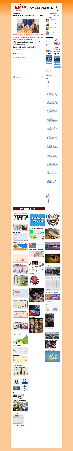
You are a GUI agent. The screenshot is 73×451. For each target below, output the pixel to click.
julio (47, 191)
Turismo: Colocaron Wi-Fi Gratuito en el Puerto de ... (52, 162)
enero (47, 197)
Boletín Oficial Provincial (48, 67)
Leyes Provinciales (48, 71)
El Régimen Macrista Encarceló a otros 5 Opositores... (52, 152)
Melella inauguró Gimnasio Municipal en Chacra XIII (52, 117)
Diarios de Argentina (58, 67)
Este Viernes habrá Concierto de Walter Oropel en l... (52, 111)
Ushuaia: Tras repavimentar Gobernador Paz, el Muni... (52, 174)
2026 (47, 79)
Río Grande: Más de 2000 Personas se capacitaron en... (52, 169)
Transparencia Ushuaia (48, 75)
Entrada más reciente (15, 76)
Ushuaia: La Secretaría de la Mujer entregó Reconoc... (52, 94)
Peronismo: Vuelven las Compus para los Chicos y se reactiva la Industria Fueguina (55, 19)
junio (47, 192)
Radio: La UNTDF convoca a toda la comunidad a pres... (52, 93)
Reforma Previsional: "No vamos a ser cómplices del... (52, 126)
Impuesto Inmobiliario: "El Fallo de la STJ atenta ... (52, 129)
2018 (47, 87)
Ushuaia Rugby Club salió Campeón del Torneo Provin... (52, 170)
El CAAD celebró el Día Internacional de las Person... (52, 172)
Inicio (28, 76)
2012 (47, 202)
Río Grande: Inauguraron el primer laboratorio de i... (52, 173)
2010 (47, 204)
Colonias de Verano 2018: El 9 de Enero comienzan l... (52, 135)
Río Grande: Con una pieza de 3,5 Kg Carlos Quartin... (52, 143)
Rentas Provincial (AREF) (48, 70)
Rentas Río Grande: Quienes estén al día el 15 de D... (52, 181)
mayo (47, 193)
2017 (47, 88)
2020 (47, 85)
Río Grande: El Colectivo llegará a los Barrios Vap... (52, 95)
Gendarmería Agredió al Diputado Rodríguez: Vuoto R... (52, 125)
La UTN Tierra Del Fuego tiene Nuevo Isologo (51, 100)
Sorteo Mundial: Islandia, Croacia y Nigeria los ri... (52, 178)
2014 (47, 200)
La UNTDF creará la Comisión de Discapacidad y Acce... (52, 171)
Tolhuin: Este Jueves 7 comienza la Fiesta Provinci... (52, 179)
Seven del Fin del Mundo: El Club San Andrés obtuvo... (52, 116)
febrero (48, 196)
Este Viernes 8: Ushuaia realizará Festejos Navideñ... (52, 156)
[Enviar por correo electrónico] (18, 49)
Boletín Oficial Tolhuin (48, 73)
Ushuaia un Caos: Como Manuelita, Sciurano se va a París (55, 32)
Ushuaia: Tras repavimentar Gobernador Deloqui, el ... (52, 139)
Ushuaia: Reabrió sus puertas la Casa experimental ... (52, 108)
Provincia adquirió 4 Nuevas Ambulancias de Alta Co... (52, 101)
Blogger (38, 445)
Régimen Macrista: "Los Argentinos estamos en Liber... (52, 154)
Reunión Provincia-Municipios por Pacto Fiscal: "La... (52, 182)
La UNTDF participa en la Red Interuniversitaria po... (52, 157)
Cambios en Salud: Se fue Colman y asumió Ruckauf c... (52, 103)
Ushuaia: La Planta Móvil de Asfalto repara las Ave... (52, 183)
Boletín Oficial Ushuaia (48, 74)
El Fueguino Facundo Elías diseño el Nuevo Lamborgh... (52, 166)
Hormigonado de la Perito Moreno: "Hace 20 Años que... (52, 161)
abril (47, 194)
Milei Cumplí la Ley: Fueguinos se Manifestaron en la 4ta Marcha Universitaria (52, 31)
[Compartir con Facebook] (20, 49)
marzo (47, 195)
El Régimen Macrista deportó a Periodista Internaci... (52, 146)
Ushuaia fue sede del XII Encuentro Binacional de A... (52, 145)
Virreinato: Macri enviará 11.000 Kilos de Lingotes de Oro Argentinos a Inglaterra (55, 27)
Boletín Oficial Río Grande (49, 72)
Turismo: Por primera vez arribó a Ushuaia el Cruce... (52, 99)
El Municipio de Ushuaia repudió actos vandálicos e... (52, 104)
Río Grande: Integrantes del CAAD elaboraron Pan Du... (52, 134)
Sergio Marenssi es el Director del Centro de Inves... (52, 119)
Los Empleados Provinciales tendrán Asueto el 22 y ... (52, 128)
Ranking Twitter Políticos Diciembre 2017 (51, 92)
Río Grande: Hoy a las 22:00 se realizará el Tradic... (52, 155)
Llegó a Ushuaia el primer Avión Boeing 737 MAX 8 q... (52, 164)
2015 (47, 199)
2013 (47, 201)
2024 (47, 81)
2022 (47, 83)
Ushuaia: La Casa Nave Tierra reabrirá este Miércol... (52, 122)
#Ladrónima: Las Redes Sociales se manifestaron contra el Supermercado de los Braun (54, 23)
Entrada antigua (41, 76)
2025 (47, 80)
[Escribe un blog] (19, 49)
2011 (47, 203)
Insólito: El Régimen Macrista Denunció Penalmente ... (52, 91)
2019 (47, 86)
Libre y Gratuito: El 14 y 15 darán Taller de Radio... (52, 144)
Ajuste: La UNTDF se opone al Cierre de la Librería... (52, 180)
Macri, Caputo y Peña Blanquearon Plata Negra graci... (52, 138)
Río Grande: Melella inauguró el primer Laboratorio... (52, 112)
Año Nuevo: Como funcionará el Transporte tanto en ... (52, 90)
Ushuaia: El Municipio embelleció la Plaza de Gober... (52, 165)
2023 (47, 82)
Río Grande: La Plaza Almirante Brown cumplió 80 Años (52, 120)
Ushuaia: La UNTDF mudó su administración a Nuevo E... (52, 110)
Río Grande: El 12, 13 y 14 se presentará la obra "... (52, 136)
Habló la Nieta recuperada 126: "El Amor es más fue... (52, 163)
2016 (47, 198)
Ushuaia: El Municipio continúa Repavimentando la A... (52, 113)
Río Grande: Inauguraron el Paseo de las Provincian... (52, 175)
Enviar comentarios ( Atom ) (18, 77)
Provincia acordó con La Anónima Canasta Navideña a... (52, 147)
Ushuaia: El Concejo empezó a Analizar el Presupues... (52, 137)
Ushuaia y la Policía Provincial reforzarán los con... (52, 109)
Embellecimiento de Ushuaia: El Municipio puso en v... (52, 118)
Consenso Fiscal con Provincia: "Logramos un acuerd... (52, 153)
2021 (47, 84)
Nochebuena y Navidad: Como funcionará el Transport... (52, 102)
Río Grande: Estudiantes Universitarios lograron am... (52, 130)
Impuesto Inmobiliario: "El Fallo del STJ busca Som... (52, 127)
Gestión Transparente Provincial (48, 68)
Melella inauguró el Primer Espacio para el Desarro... (52, 121)
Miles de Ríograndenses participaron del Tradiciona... (52, 148)
